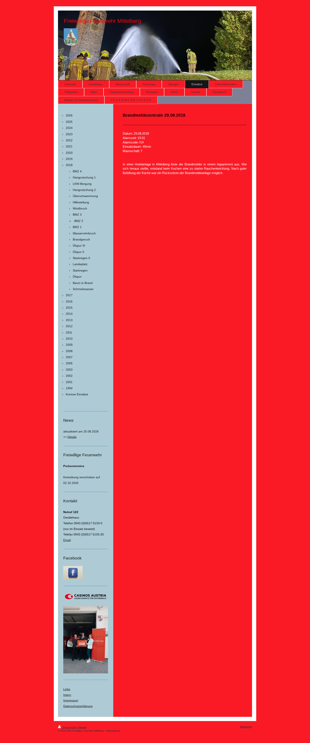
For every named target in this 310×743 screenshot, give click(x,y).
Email (67, 540)
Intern (67, 695)
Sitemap (82, 727)
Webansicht (246, 726)
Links (66, 689)
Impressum (70, 700)
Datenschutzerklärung (78, 706)
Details (72, 437)
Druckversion (69, 727)
